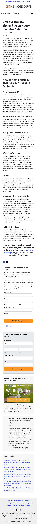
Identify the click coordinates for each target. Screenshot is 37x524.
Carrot (29, 522)
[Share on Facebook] (4, 262)
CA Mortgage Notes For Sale (12, 503)
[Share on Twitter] (7, 262)
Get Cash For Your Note (14, 500)
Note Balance (8, 292)
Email (6, 314)
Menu (32, 13)
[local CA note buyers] (18, 393)
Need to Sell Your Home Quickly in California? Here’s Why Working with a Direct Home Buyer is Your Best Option (18, 469)
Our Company (8, 505)
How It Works (26, 500)
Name (6, 299)
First (5, 304)
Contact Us (16, 505)
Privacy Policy (29, 503)
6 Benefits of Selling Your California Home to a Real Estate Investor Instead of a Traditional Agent (17, 476)
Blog (22, 505)
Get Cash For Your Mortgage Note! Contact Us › (18, 2)
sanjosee (6, 35)
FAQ (22, 503)
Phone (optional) (9, 307)
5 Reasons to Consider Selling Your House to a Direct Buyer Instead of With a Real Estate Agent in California (18, 483)
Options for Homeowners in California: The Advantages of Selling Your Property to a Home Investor (17, 462)
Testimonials (28, 505)
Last (20, 304)
